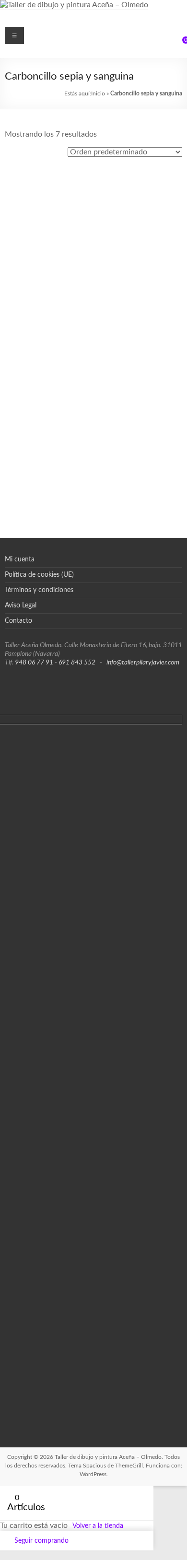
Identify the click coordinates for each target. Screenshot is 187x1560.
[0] (179, 43)
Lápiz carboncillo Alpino (49, 280)
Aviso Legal (20, 605)
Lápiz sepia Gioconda (49, 375)
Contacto (18, 620)
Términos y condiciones (39, 590)
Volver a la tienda (97, 1526)
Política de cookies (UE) (39, 574)
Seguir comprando (41, 1540)
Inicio (98, 93)
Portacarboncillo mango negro (138, 384)
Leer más (148, 410)
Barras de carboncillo (49, 182)
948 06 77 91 (34, 662)
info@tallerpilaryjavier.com (142, 662)
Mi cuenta (20, 559)
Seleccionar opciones (49, 232)
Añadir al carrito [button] (138, 236)
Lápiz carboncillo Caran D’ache (138, 289)
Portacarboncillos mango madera (49, 471)
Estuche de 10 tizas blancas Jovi (138, 191)
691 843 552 (76, 662)
